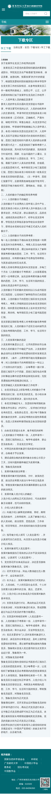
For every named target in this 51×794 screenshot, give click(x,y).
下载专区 (35, 47)
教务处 (7, 767)
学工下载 (45, 47)
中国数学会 (10, 771)
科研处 (34, 759)
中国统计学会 (31, 763)
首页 (27, 47)
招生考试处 (23, 767)
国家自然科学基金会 (14, 759)
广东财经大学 (11, 763)
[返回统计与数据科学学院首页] (25, 9)
